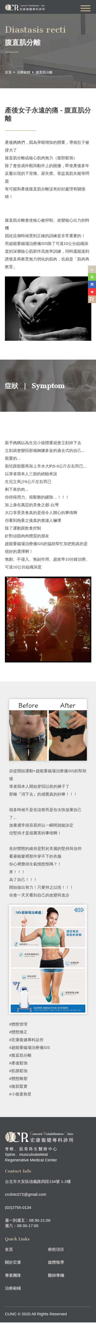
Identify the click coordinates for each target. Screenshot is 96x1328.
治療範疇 (23, 72)
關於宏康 (13, 1262)
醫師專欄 (56, 1275)
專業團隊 (13, 1275)
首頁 (8, 72)
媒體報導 (56, 1262)
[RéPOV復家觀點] (92, 299)
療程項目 (56, 1249)
